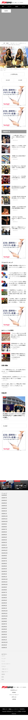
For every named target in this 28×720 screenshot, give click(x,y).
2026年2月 (4, 511)
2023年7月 (4, 592)
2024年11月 (4, 550)
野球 (3, 6)
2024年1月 (4, 576)
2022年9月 (4, 618)
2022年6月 (4, 626)
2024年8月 (4, 558)
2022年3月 (4, 634)
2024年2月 (4, 574)
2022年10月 (4, 616)
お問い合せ (14, 697)
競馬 (3, 677)
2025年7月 (4, 529)
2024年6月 (4, 563)
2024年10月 (4, 553)
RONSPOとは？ (14, 690)
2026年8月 (4, 495)
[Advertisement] (14, 27)
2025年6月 (4, 532)
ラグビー (4, 666)
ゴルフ (3, 656)
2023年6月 (4, 595)
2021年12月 (4, 642)
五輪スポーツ (5, 671)
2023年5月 (4, 597)
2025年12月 (4, 516)
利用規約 (14, 692)
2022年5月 (4, 629)
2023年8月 (4, 589)
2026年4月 (4, 505)
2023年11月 (4, 582)
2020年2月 (4, 647)
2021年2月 (4, 645)
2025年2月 (4, 542)
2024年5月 (4, 566)
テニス (23, 6)
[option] (7, 485)
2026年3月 (4, 508)
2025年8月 (4, 526)
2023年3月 (4, 603)
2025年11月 (4, 518)
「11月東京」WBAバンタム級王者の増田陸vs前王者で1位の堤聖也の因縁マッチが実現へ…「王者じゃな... (17, 300)
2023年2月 (4, 605)
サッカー (9, 6)
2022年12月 (4, 610)
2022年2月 (4, 637)
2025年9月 (4, 524)
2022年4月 (4, 631)
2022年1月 (4, 639)
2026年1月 (4, 513)
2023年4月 (4, 600)
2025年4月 (4, 537)
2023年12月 (4, 579)
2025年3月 (4, 540)
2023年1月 (4, 608)
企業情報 (14, 699)
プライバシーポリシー (14, 694)
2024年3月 (4, 571)
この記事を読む (14, 74)
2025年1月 (4, 545)
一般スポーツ (5, 669)
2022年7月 (4, 624)
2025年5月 (4, 534)
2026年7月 (4, 497)
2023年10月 (4, 584)
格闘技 (16, 6)
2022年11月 (4, 613)
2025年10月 (4, 521)
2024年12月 (4, 547)
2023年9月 (4, 587)
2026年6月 (4, 500)
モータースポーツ (6, 663)
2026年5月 (4, 503)
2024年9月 (4, 555)
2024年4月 (4, 568)
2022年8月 (4, 621)
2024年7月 (4, 560)
